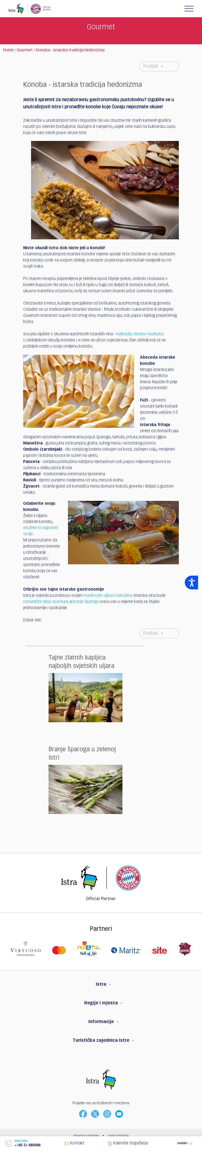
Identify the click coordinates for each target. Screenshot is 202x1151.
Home (8, 50)
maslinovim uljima (98, 596)
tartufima (124, 596)
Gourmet (25, 50)
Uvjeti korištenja (118, 1135)
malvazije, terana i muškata (139, 334)
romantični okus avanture (45, 602)
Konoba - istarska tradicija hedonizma (70, 50)
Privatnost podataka (86, 1135)
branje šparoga (86, 602)
